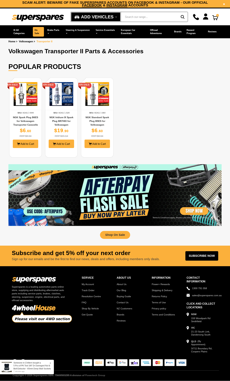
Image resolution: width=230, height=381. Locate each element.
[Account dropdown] (205, 16)
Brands (178, 31)
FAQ (84, 302)
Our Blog (121, 290)
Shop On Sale (115, 235)
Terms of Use (159, 302)
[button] (21, 32)
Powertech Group (95, 375)
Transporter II (44, 41)
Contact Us (122, 302)
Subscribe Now (202, 255)
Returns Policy (159, 296)
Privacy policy (159, 308)
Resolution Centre (91, 296)
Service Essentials (105, 30)
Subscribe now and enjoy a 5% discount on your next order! (115, 4)
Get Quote (87, 314)
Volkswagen (26, 41)
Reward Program (191, 32)
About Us (121, 284)
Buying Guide (124, 296)
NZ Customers (124, 308)
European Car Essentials (128, 32)
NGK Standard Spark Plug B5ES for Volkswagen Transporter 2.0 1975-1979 (97, 125)
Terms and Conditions (163, 314)
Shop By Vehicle (90, 308)
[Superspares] (38, 16)
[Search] (182, 17)
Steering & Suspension (78, 30)
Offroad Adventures (156, 32)
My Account (88, 284)
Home (11, 41)
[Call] (196, 17)
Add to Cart (27, 143)
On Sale (37, 32)
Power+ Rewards (161, 284)
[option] (115, 4)
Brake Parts (53, 30)
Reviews (212, 31)
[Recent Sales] (7, 367)
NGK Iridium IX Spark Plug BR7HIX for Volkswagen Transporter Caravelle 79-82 (61, 125)
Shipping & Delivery (162, 290)
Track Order (88, 290)
